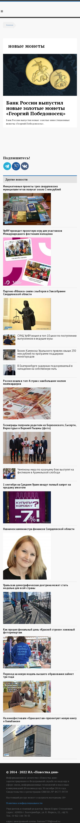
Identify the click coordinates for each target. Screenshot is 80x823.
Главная (9, 25)
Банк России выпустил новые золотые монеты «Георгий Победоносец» (35, 108)
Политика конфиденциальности (24, 803)
